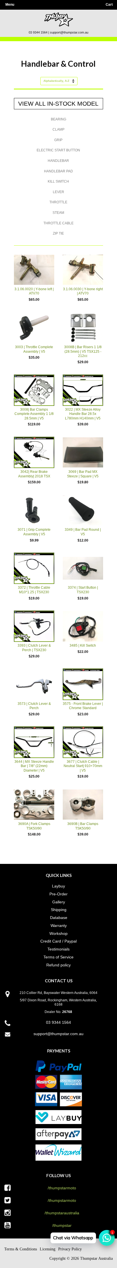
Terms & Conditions (20, 1249)
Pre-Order (58, 894)
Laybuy (58, 886)
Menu (9, 5)
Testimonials (58, 949)
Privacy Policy (70, 1249)
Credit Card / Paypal (58, 941)
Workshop (58, 933)
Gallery (58, 902)
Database (58, 917)
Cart (109, 5)
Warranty (59, 925)
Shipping (58, 909)
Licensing (47, 1249)
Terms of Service (58, 957)
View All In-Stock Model (58, 103)
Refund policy (58, 965)
